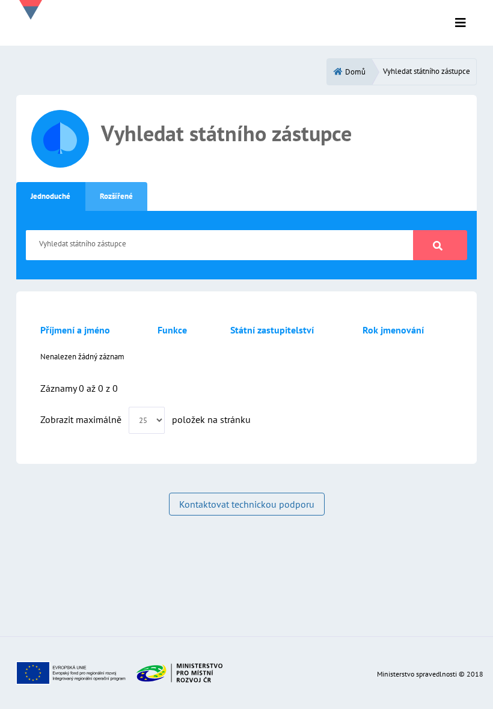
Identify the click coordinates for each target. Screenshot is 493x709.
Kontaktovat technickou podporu (246, 504)
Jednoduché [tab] (50, 196)
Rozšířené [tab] (116, 196)
